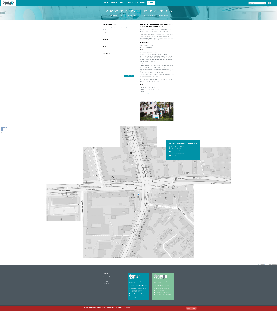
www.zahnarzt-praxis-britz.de (137, 295)
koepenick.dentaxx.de (160, 295)
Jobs (136, 3)
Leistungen (113, 3)
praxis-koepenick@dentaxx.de (162, 292)
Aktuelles (130, 3)
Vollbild (5, 127)
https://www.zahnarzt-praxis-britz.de (150, 96)
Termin (142, 3)
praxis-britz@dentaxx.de (147, 94)
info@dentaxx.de (176, 151)
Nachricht (107, 54)
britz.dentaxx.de (134, 297)
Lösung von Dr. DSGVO (273, 264)
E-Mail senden (129, 76)
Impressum (106, 281)
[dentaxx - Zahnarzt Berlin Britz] (135, 276)
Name (105, 33)
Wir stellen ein (106, 277)
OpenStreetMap (262, 264)
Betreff (106, 40)
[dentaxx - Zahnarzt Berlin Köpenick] (160, 276)
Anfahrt (174, 155)
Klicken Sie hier (191, 308)
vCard (158, 101)
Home (106, 3)
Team (122, 3)
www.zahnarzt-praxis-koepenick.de (163, 294)
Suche (104, 279)
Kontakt (151, 3)
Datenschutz (106, 283)
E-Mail (105, 47)
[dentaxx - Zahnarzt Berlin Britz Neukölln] (8, 3)
